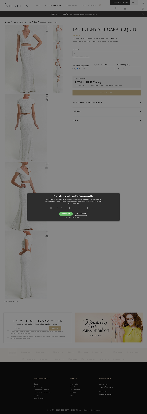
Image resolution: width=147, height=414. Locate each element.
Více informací (76, 203)
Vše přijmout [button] (66, 214)
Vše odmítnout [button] (81, 214)
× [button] (118, 194)
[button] (73, 207)
